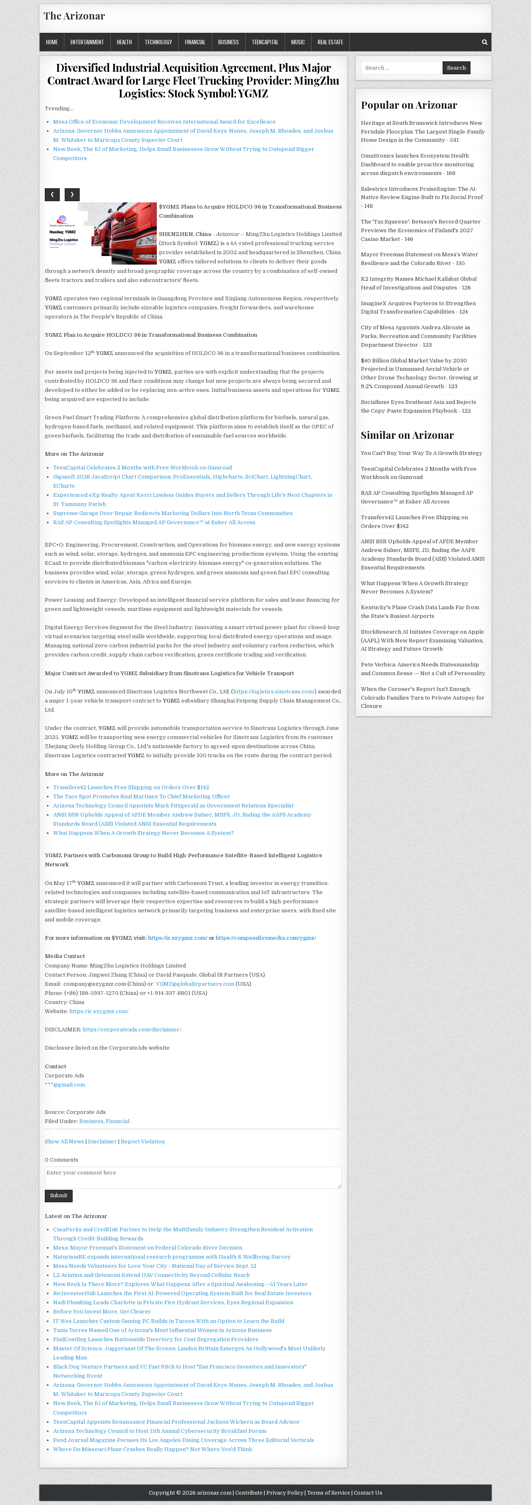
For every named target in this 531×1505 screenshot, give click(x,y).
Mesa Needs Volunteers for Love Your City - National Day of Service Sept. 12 (154, 1266)
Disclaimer (102, 1141)
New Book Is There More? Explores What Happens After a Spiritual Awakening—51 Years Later (180, 1284)
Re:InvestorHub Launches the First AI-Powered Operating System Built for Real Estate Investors (182, 1293)
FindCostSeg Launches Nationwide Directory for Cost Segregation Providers (155, 1339)
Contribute (249, 1493)
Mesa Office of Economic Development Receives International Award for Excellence (164, 122)
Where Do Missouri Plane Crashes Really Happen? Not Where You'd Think (152, 1449)
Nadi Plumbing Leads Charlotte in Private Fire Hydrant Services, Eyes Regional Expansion (173, 1302)
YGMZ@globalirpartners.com (195, 984)
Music (298, 42)
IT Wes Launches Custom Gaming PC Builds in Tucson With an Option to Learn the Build (168, 1321)
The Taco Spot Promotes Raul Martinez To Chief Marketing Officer (141, 796)
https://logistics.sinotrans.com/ (273, 691)
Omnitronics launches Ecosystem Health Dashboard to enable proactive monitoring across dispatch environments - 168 (417, 164)
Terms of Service (328, 1493)
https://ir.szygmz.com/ (99, 1011)
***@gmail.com (65, 1085)
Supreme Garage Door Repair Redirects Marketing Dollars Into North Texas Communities (173, 513)
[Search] (484, 42)
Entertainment (87, 42)
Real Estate (330, 42)
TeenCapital (265, 42)
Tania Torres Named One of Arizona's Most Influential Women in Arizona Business (162, 1330)
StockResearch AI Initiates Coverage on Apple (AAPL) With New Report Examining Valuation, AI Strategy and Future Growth (422, 640)
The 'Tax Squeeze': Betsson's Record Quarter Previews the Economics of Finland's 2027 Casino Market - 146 (421, 230)
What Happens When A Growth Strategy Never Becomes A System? (143, 833)
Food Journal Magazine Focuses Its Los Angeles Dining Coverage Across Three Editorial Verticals (183, 1440)
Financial (195, 42)
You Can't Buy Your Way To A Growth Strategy (421, 453)
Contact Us (368, 1493)
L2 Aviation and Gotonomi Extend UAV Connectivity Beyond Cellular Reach (151, 1275)
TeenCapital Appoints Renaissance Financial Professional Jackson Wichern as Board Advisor (176, 1422)
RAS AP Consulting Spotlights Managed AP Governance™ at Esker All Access (154, 522)
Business (228, 42)
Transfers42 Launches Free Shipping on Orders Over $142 (131, 787)
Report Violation (143, 1141)
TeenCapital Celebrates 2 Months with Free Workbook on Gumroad (142, 467)
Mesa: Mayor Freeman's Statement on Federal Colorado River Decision (147, 1248)
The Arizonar (74, 15)
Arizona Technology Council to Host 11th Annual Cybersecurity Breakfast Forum (159, 1431)
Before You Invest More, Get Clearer (102, 1311)
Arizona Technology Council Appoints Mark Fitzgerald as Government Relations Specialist (173, 805)
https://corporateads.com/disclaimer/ (132, 1029)
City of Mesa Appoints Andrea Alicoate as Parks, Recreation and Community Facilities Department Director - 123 (419, 336)
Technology (158, 42)
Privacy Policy (284, 1493)
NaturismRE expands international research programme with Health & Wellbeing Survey (172, 1257)
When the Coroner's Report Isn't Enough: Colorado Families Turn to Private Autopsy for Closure (423, 698)
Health (124, 42)
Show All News (64, 1141)
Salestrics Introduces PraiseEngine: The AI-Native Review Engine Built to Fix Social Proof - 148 (422, 197)
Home (52, 42)
